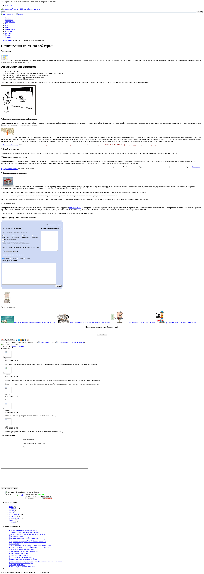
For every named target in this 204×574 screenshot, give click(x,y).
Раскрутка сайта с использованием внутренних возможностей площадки (35, 561)
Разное (7, 35)
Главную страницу (18, 346)
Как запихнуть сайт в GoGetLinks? (21, 549)
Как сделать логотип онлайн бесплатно (23, 538)
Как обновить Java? (16, 536)
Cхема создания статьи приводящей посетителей (27, 540)
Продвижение (10, 22)
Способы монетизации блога (19, 553)
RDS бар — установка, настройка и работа (24, 551)
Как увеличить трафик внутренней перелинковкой (27, 542)
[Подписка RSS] (8, 14)
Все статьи (9, 20)
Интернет (8, 33)
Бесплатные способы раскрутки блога (23, 559)
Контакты (8, 5)
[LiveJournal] (25, 340)
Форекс (8, 37)
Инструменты (10, 29)
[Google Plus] (28, 340)
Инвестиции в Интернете (18, 555)
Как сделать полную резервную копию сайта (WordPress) (30, 546)
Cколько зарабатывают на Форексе (22, 567)
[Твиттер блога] (19, 14)
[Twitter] (19, 340)
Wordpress (12, 509)
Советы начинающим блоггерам (21, 563)
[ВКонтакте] (16, 340)
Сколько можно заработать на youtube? (23, 530)
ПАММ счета (14, 544)
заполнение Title (75, 208)
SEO (6, 24)
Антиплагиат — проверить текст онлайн (24, 532)
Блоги (7, 25)
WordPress (8, 31)
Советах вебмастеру (10, 145)
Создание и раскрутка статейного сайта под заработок (29, 547)
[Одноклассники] (21, 340)
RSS (49, 342)
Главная (8, 18)
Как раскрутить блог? (17, 565)
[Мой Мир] (23, 340)
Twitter (81, 342)
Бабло (7, 27)
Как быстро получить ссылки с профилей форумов (27, 534)
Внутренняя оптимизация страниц (21, 557)
